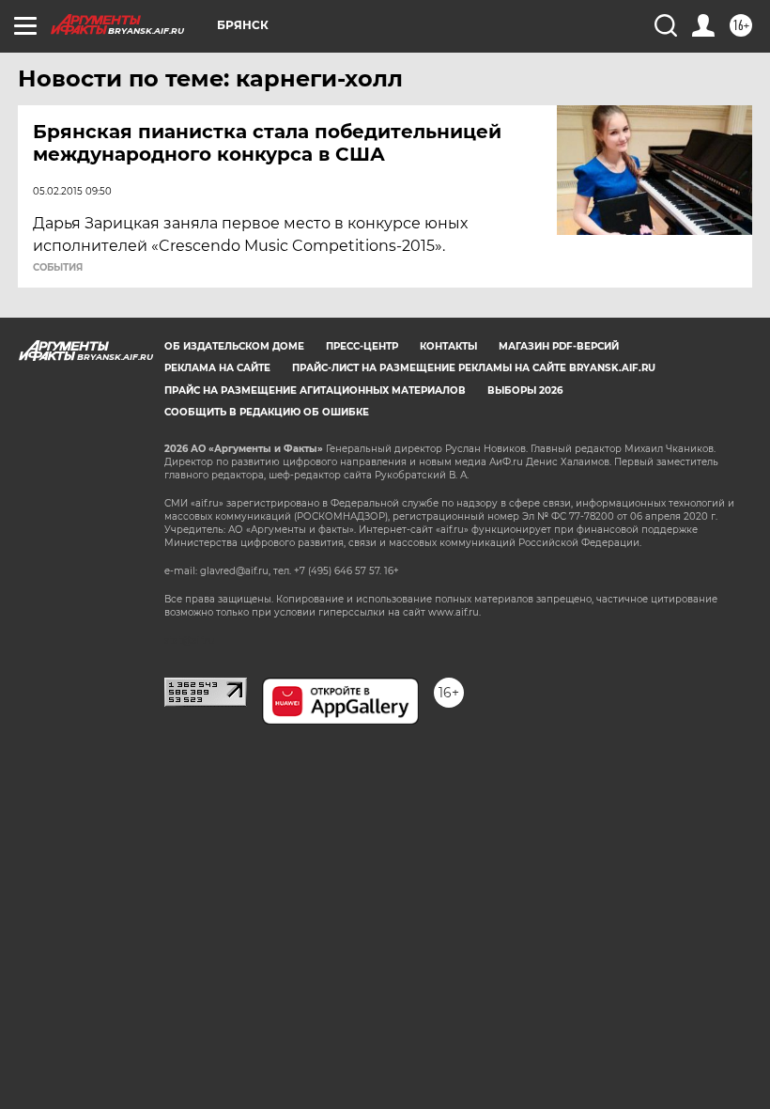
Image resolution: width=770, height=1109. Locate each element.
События (58, 268)
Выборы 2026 (524, 390)
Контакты (448, 346)
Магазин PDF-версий (559, 346)
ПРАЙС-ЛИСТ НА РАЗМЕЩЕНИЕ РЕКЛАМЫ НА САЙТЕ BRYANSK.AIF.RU (473, 368)
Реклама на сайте (217, 368)
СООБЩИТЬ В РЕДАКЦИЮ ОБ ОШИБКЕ (266, 412)
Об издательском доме (234, 346)
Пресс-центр (362, 346)
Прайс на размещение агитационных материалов (315, 390)
